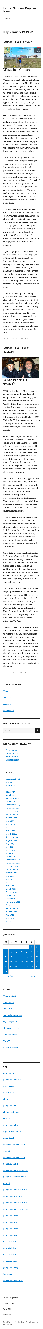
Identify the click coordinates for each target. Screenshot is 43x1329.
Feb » (32, 976)
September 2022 (13, 869)
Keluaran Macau (10, 1035)
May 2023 (10, 847)
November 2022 (13, 863)
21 (27, 961)
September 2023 (13, 837)
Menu (7, 18)
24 (6, 966)
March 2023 (11, 853)
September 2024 (13, 814)
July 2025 (10, 782)
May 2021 (10, 921)
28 (27, 966)
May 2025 (10, 788)
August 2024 (11, 818)
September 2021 (13, 908)
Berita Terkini (12, 753)
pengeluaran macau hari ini (15, 1202)
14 (27, 956)
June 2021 (10, 918)
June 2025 (10, 785)
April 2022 (10, 886)
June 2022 (10, 879)
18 (11, 961)
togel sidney (8, 1274)
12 (16, 956)
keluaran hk (8, 710)
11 (11, 956)
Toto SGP (7, 1309)
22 (32, 961)
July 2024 (10, 821)
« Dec (10, 976)
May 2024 (10, 827)
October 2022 (12, 866)
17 (6, 961)
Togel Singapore (10, 1298)
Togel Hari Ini (9, 996)
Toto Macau (8, 1041)
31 (6, 971)
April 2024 (10, 831)
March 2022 (11, 889)
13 (21, 956)
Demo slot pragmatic (12, 1015)
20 (21, 961)
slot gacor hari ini (11, 1028)
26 (16, 966)
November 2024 (13, 808)
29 (32, 966)
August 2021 (11, 911)
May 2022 (10, 882)
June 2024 (10, 824)
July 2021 (10, 915)
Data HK (7, 697)
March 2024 (11, 834)
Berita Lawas (11, 750)
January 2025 (12, 801)
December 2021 (12, 898)
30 (37, 966)
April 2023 (10, 850)
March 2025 (11, 795)
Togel (5, 691)
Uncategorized (23, 338)
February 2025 (12, 798)
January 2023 (12, 856)
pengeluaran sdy (10, 1215)
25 (11, 966)
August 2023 (11, 840)
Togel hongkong (10, 1303)
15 (32, 956)
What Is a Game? (17, 42)
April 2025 (10, 792)
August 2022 (11, 873)
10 (6, 956)
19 (16, 961)
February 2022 (12, 892)
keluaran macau (10, 1047)
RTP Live (7, 704)
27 (21, 966)
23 (37, 961)
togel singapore (10, 1022)
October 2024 (12, 811)
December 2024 (13, 805)
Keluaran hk (8, 1002)
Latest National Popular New (13, 1322)
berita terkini (12, 756)
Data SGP (7, 1009)
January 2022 (12, 895)
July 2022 (10, 876)
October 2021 (12, 905)
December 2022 (13, 860)
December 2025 (13, 779)
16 (37, 956)
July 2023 (10, 843)
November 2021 (13, 902)
